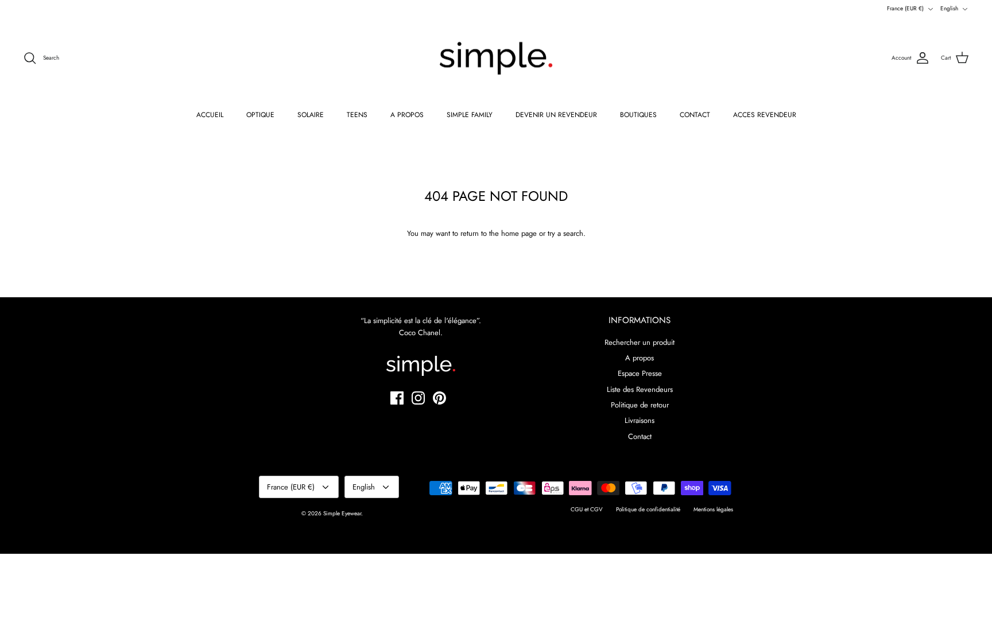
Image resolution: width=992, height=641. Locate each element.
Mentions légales (713, 509)
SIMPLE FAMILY (470, 115)
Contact (640, 436)
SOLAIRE (310, 115)
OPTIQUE (260, 115)
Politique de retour (640, 404)
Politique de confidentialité (648, 509)
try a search (565, 233)
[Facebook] (397, 398)
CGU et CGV (587, 509)
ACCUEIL (209, 115)
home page (519, 233)
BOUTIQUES (638, 115)
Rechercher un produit (639, 342)
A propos (639, 357)
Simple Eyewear (342, 513)
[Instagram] (418, 398)
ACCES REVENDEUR (764, 115)
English (949, 8)
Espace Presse (640, 373)
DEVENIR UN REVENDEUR (556, 115)
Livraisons (639, 420)
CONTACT (695, 115)
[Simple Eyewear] (496, 58)
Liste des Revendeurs (640, 389)
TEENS (357, 115)
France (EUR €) (905, 8)
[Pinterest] (439, 398)
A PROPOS (407, 115)
